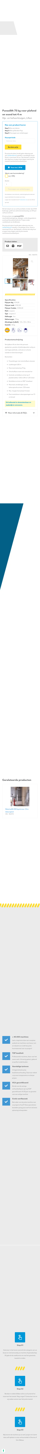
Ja (12, 176)
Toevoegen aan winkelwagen (19, 189)
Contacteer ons (23, 199)
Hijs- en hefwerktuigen (13, 117)
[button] (32, 261)
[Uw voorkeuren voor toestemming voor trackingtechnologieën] (3, 1450)
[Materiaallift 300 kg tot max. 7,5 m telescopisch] (20, 801)
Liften (29, 117)
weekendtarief (12, 155)
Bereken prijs (13, 147)
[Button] (7, 246)
